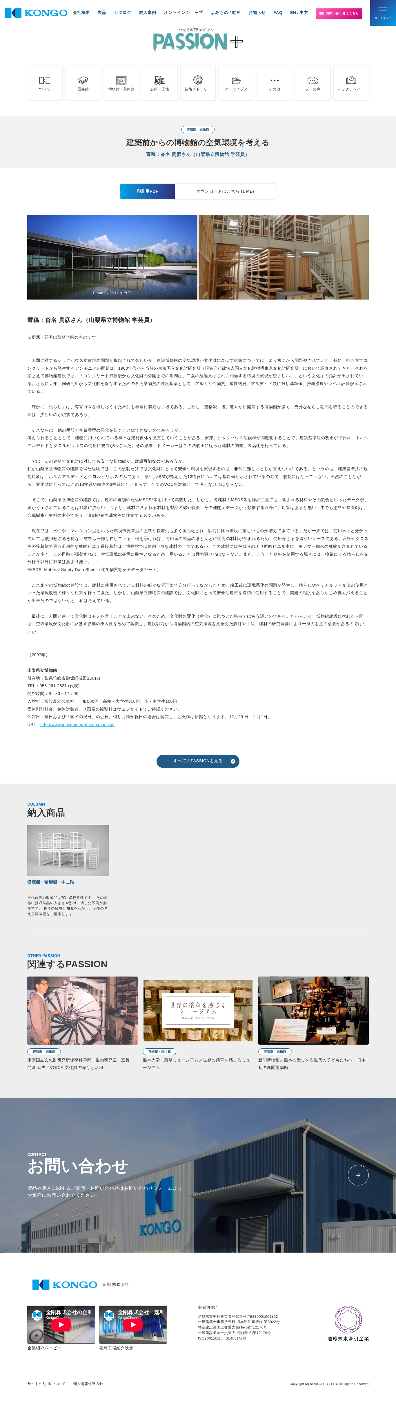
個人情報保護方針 (88, 1384)
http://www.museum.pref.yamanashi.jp (77, 724)
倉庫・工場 (159, 89)
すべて (45, 89)
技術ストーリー (198, 89)
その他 (274, 89)
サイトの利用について (46, 1384)
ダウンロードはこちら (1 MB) (225, 191)
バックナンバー (351, 89)
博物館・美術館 (121, 89)
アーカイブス (236, 89)
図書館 (83, 89)
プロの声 (313, 89)
